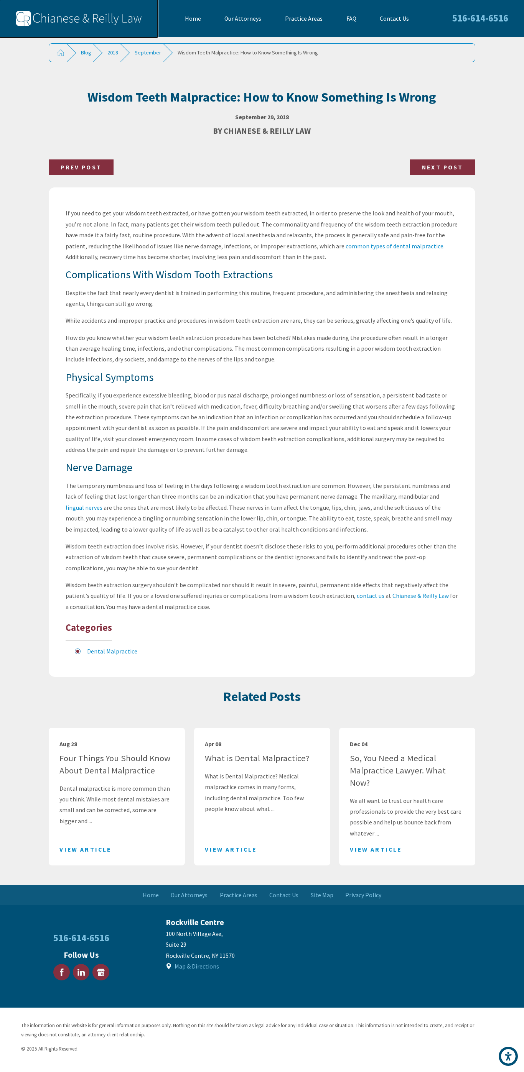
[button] (508, 1056)
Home (193, 18)
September (148, 52)
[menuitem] (193, 18)
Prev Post (81, 167)
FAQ (351, 18)
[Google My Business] (100, 972)
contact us (370, 595)
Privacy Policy (363, 895)
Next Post (442, 167)
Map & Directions (197, 966)
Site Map (322, 895)
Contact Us (394, 18)
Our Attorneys (242, 18)
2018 (112, 52)
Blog (86, 52)
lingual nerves (84, 507)
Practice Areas (304, 18)
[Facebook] (61, 972)
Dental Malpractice (112, 651)
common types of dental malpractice (394, 246)
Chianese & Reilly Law (420, 595)
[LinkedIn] (81, 972)
